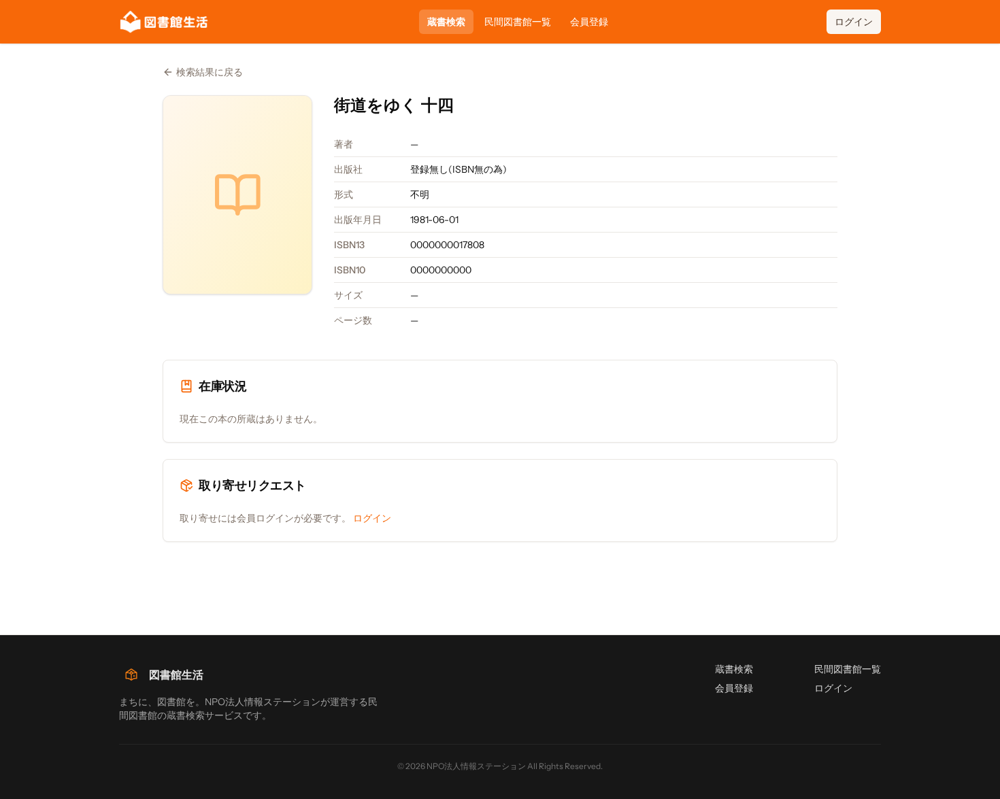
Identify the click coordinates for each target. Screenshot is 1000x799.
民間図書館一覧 (517, 22)
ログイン (854, 22)
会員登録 (589, 22)
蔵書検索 (446, 22)
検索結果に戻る (209, 72)
